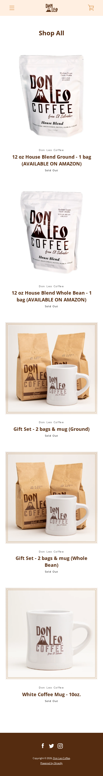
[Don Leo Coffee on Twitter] (51, 746)
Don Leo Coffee (61, 758)
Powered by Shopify (51, 763)
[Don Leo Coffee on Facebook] (42, 746)
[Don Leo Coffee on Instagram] (60, 746)
